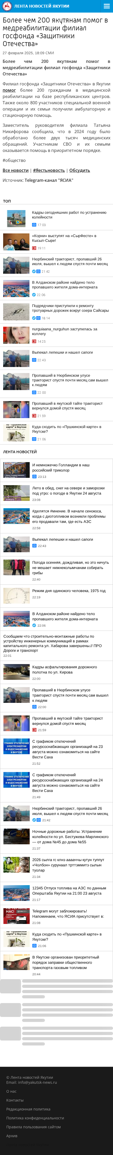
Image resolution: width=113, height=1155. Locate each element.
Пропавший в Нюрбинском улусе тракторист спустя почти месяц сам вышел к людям (70, 380)
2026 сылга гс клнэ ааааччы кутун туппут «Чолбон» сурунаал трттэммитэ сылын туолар (68, 865)
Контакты (15, 1100)
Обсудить (79, 170)
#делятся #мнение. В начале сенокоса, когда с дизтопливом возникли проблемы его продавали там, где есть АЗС (68, 516)
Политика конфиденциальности (35, 1117)
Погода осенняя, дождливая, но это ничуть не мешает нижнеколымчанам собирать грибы (70, 567)
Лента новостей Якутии (27, 1144)
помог (9, 90)
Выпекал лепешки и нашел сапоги (62, 352)
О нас (11, 1091)
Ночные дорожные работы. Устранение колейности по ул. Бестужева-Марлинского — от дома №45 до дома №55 (70, 836)
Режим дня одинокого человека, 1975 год (69, 591)
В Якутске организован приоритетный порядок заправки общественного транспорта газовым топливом (65, 962)
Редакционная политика (28, 1109)
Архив (11, 1135)
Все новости (16, 170)
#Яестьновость (49, 170)
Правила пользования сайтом (33, 1126)
